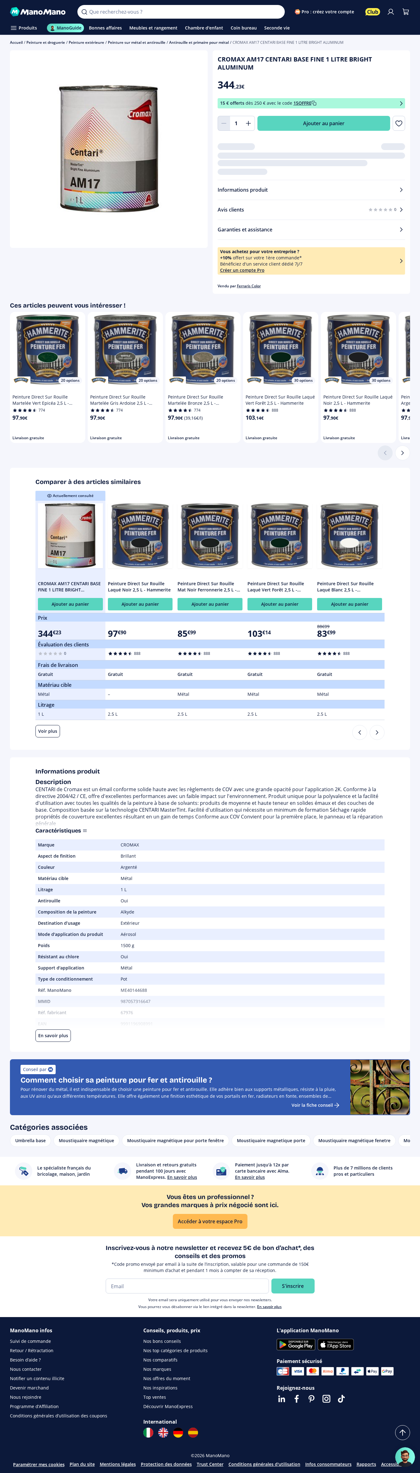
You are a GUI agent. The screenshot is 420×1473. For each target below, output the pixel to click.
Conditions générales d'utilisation (264, 1464)
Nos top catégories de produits (175, 1350)
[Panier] (406, 12)
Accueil (16, 42)
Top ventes (154, 1397)
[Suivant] (402, 452)
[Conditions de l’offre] (401, 103)
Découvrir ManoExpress (168, 1406)
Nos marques (157, 1369)
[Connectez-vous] (391, 12)
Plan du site (82, 1464)
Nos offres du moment (166, 1378)
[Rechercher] (84, 11)
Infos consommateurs (328, 1464)
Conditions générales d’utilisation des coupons (58, 1416)
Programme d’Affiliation (34, 1406)
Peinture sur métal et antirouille (136, 42)
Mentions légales (118, 1464)
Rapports (366, 1464)
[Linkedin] (282, 1399)
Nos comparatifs (160, 1360)
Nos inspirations (160, 1388)
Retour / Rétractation (31, 1350)
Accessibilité (394, 1464)
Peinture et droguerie (45, 42)
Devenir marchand (29, 1388)
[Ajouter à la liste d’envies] (399, 123)
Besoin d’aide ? (25, 1360)
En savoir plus (269, 1306)
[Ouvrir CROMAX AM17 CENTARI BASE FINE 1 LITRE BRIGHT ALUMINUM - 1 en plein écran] (109, 149)
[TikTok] (341, 1399)
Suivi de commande (30, 1341)
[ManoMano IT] (148, 1433)
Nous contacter (26, 1369)
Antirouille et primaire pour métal (199, 42)
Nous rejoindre (25, 1397)
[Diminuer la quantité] (224, 123)
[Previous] (359, 732)
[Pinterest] (311, 1399)
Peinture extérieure (86, 42)
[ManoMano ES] (193, 1433)
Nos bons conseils (162, 1341)
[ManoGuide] (405, 1457)
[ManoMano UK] (163, 1433)
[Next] (377, 732)
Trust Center (210, 1464)
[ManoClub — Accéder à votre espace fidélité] (373, 12)
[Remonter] (402, 1432)
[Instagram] (326, 1399)
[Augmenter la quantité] (248, 123)
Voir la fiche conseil (312, 1105)
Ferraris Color (249, 286)
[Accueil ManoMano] (38, 12)
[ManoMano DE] (178, 1433)
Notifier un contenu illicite (37, 1378)
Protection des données (166, 1464)
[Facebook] (297, 1399)
